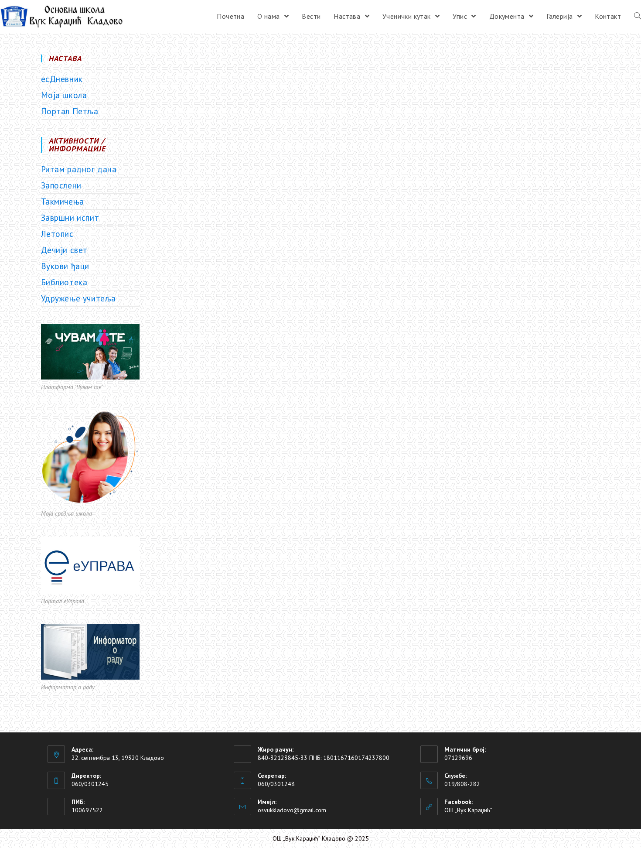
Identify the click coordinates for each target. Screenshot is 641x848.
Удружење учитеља (78, 298)
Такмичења (62, 201)
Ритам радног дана (79, 169)
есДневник (62, 79)
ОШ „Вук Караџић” (468, 810)
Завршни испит (70, 217)
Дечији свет (64, 250)
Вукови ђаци (65, 266)
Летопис (57, 234)
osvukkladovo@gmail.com (292, 810)
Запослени (61, 185)
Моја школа (64, 95)
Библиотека (64, 282)
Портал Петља (70, 111)
